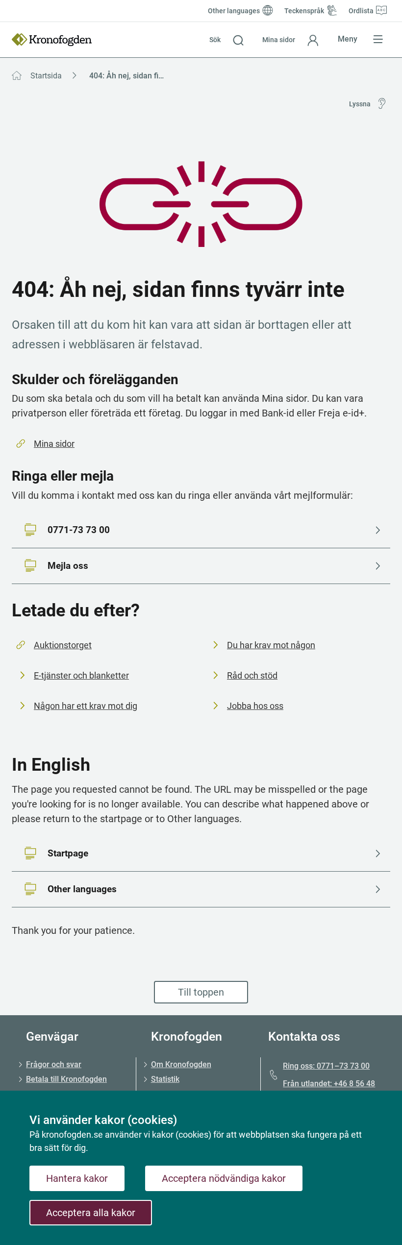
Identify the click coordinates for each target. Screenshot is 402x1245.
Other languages (82, 889)
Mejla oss (68, 565)
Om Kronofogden (181, 1064)
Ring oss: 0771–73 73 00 (326, 1066)
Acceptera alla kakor (90, 1213)
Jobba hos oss (255, 706)
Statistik (165, 1079)
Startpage (68, 853)
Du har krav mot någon (271, 645)
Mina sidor (54, 444)
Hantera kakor (77, 1178)
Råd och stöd (252, 675)
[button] (226, 39)
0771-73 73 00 (79, 530)
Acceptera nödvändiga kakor (224, 1178)
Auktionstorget (63, 645)
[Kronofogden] (52, 39)
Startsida (46, 75)
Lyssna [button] (360, 104)
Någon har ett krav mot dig (85, 706)
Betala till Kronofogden (66, 1079)
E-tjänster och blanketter (81, 675)
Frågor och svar (53, 1064)
